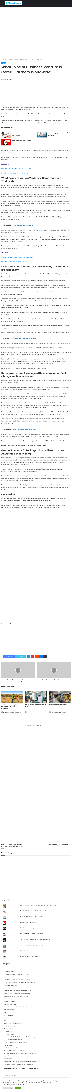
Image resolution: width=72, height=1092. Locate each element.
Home (4, 59)
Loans (5, 1020)
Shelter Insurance (9, 1034)
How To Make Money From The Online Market (17, 1007)
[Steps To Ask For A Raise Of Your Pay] (36, 697)
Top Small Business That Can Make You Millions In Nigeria (20, 1053)
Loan (5, 1018)
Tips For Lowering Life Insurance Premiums (16, 1042)
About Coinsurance (9, 971)
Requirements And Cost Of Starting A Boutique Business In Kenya (38, 905)
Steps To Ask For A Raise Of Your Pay (35, 705)
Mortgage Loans (8, 1028)
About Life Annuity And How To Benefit (15, 977)
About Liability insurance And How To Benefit (16, 974)
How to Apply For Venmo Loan (58, 845)
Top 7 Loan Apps (8, 1045)
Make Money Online (9, 1026)
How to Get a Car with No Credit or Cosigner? (33, 910)
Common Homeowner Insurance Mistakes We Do (17, 990)
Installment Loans (9, 1009)
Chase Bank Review (25, 950)
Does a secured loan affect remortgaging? (14, 261)
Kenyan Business (8, 1015)
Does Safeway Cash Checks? (58, 705)
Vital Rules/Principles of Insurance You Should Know (18, 1064)
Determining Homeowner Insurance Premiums (17, 993)
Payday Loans (8, 1031)
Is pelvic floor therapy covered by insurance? (15, 173)
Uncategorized (8, 1058)
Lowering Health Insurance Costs (13, 1023)
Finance (9, 59)
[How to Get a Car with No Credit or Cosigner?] (6, 135)
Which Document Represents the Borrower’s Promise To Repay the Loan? (12, 846)
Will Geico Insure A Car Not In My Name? (31, 933)
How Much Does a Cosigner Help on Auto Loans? (34, 928)
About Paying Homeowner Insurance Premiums (17, 979)
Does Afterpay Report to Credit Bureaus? (31, 916)
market (40, 230)
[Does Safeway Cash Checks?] (60, 697)
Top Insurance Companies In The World (15, 1050)
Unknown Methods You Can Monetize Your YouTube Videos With (22, 1061)
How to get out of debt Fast (11, 1004)
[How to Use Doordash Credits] (6, 142)
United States (21, 123)
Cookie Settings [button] (8, 1088)
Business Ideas (8, 988)
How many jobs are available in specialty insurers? (17, 168)
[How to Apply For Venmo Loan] (60, 777)
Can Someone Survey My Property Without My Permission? (9, 706)
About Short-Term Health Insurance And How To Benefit (19, 982)
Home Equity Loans (9, 1001)
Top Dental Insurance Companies (13, 1048)
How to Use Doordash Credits (21, 140)
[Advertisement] (36, 19)
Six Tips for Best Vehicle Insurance (13, 1039)
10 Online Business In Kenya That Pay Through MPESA (35, 939)
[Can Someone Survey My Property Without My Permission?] (12, 697)
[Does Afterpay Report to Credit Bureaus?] (42, 135)
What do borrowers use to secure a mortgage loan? (17, 257)
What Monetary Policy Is (33, 725)
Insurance (6, 1012)
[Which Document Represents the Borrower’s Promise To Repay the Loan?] (12, 777)
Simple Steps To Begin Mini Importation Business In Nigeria (20, 1037)
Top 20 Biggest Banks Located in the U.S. (31, 945)
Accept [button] (18, 1088)
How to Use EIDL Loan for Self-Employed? (32, 956)
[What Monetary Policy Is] (36, 717)
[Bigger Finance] (13, 3)
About (5, 969)
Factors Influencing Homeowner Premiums (16, 996)
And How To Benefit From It (11, 985)
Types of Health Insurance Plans (13, 1056)
